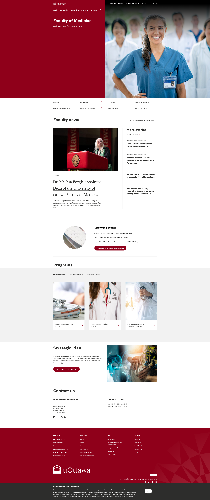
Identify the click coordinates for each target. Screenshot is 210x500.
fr (147, 10)
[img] (59, 3)
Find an (57, 446)
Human (86, 452)
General (58, 442)
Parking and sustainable (114, 443)
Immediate (59, 455)
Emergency (60, 452)
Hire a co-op (59, 449)
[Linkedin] (65, 417)
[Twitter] (58, 417)
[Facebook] (54, 417)
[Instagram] (62, 417)
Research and (87, 455)
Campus (111, 439)
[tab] (60, 275)
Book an (111, 454)
